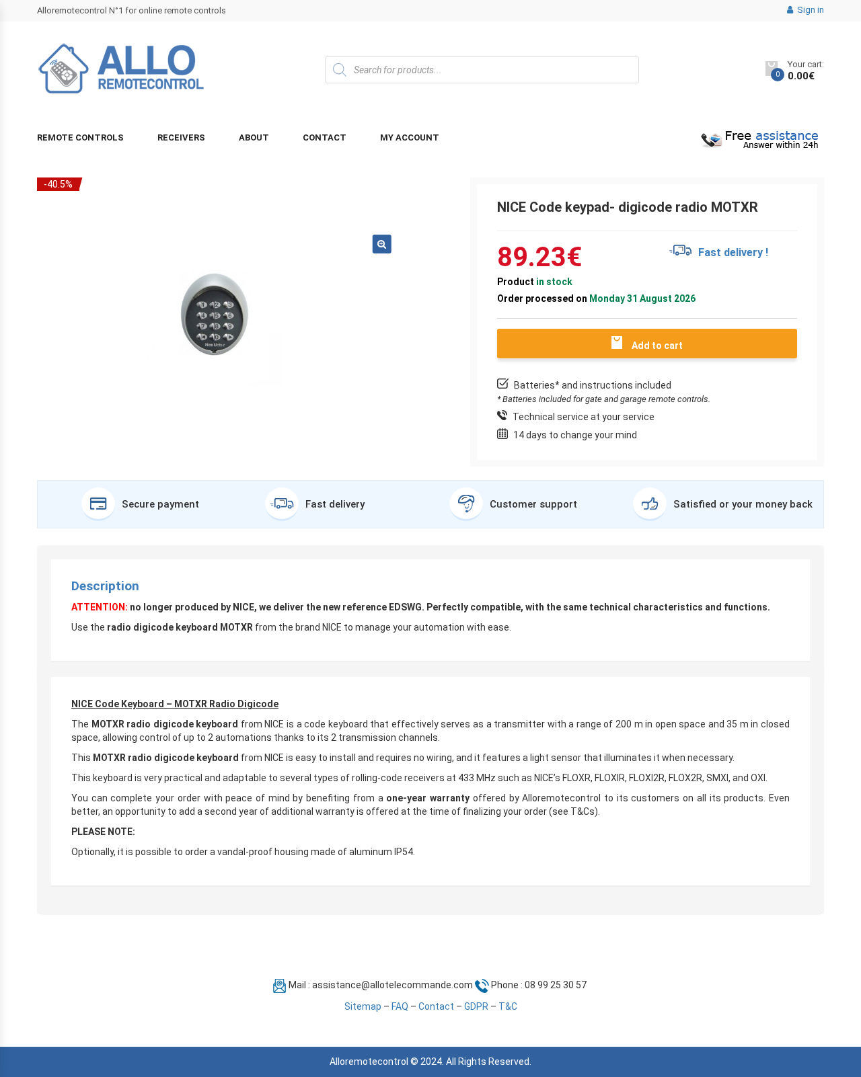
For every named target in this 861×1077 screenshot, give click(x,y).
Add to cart (657, 345)
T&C (507, 1006)
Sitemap (362, 1006)
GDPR (476, 1006)
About (254, 137)
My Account (409, 137)
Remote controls (80, 137)
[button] (382, 244)
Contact (324, 137)
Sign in (809, 10)
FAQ (399, 1006)
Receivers (181, 137)
